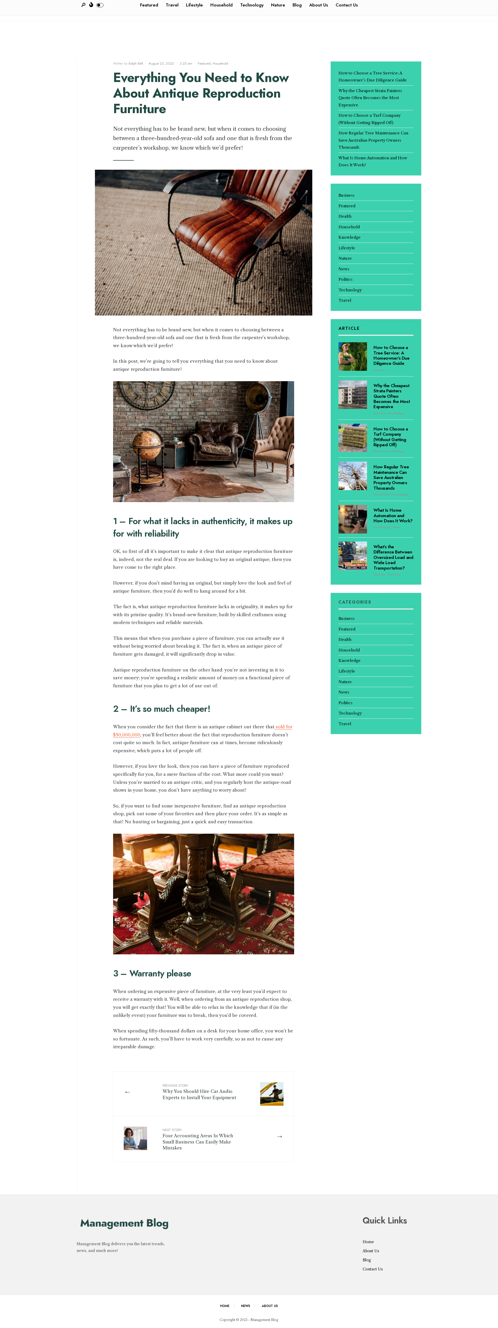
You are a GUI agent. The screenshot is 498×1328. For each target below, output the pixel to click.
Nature (345, 258)
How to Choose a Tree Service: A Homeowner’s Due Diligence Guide (392, 355)
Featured (204, 63)
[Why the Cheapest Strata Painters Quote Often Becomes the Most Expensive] (352, 394)
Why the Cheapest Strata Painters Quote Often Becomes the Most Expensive (370, 97)
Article (349, 328)
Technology (350, 289)
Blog (367, 1260)
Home (368, 1242)
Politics (345, 279)
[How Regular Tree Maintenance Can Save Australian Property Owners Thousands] (352, 476)
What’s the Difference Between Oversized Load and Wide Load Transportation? (393, 557)
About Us (371, 1251)
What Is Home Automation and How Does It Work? (393, 515)
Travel (344, 300)
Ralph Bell (136, 63)
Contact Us (373, 1269)
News (343, 268)
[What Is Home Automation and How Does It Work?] (352, 519)
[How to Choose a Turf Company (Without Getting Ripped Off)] (352, 438)
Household (220, 63)
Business (346, 195)
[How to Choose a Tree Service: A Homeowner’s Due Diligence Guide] (352, 356)
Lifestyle (346, 247)
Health (344, 216)
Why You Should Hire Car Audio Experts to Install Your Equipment (199, 1091)
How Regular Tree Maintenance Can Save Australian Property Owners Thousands (373, 140)
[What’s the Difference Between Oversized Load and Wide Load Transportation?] (352, 556)
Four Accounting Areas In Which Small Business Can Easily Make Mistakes (198, 1139)
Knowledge (349, 237)
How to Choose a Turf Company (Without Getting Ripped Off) (391, 437)
